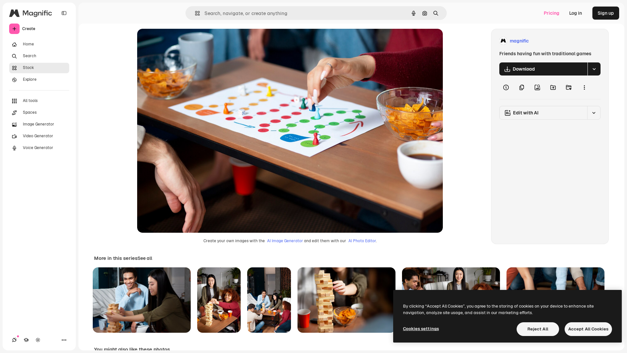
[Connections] (14, 340)
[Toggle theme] (38, 340)
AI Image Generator (285, 241)
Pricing (551, 13)
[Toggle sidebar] (64, 13)
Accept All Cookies (588, 329)
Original (179, 41)
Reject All (537, 329)
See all (144, 258)
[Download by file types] (594, 69)
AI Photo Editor (362, 241)
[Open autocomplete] (195, 13)
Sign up (606, 13)
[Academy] (26, 340)
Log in (575, 13)
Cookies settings (421, 328)
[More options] (584, 87)
